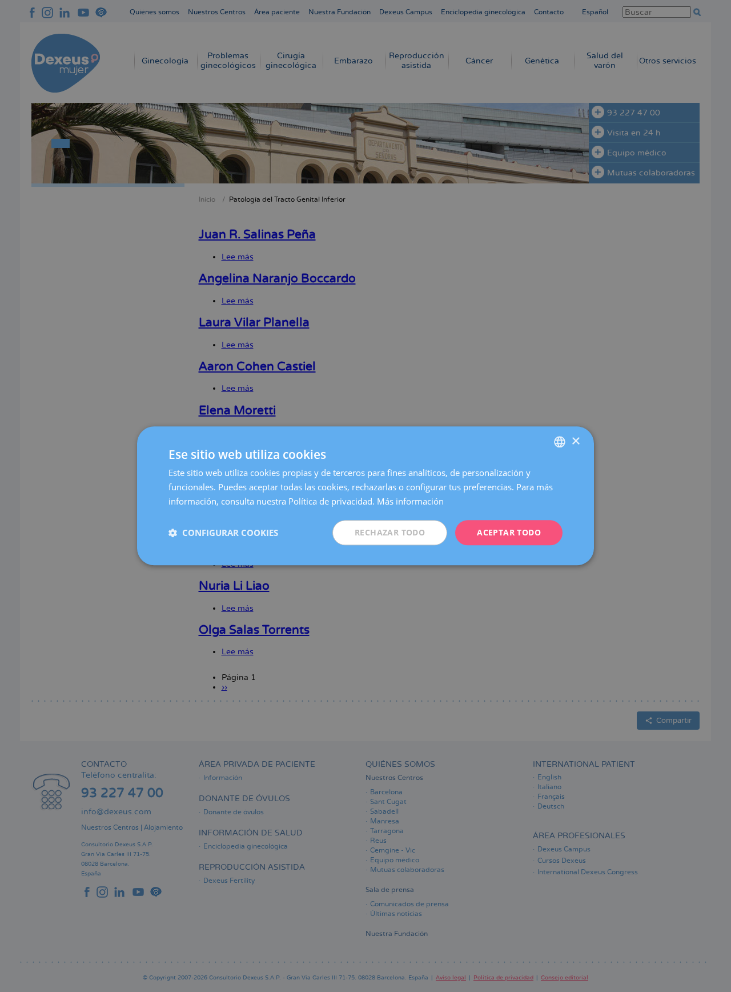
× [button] (575, 441)
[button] (223, 532)
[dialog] (365, 495)
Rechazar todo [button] (390, 532)
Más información (410, 501)
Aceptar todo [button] (509, 532)
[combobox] (559, 441)
